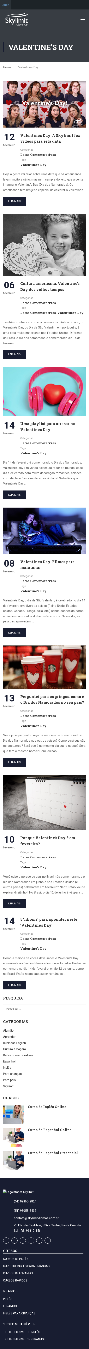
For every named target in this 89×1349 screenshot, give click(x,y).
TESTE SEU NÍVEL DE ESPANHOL (24, 1339)
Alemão (8, 1030)
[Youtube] (23, 1240)
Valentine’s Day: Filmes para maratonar (47, 564)
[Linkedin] (47, 1240)
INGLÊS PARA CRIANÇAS (19, 1313)
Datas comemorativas (38, 155)
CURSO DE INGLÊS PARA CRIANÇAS (26, 1266)
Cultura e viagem (14, 1049)
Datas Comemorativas (38, 313)
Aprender (9, 1037)
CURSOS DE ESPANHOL (18, 1273)
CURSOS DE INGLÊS (16, 1258)
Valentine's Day (33, 165)
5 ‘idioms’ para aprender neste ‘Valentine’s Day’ (48, 922)
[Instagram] (14, 1240)
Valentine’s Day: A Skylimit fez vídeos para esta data (50, 138)
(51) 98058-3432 (25, 1211)
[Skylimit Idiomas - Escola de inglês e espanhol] (16, 19)
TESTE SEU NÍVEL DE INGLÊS (21, 1332)
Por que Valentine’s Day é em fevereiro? (47, 840)
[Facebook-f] (6, 1240)
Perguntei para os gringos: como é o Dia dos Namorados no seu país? (52, 699)
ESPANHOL (10, 1306)
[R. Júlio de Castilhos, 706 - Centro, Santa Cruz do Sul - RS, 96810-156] (4, 1227)
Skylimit (8, 1086)
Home (7, 67)
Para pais (9, 1080)
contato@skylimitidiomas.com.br (36, 1218)
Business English (14, 1043)
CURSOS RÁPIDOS (15, 1280)
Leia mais (14, 201)
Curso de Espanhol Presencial (53, 1153)
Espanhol (9, 1061)
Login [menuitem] (5, 4)
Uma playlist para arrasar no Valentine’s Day (47, 426)
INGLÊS (7, 1299)
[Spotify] (39, 1240)
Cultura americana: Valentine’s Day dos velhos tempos (49, 286)
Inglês (7, 1067)
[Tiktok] (31, 1240)
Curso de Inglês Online (47, 1106)
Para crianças (12, 1074)
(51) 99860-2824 (25, 1201)
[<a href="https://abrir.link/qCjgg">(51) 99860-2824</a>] (4, 1201)
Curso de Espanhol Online (49, 1130)
